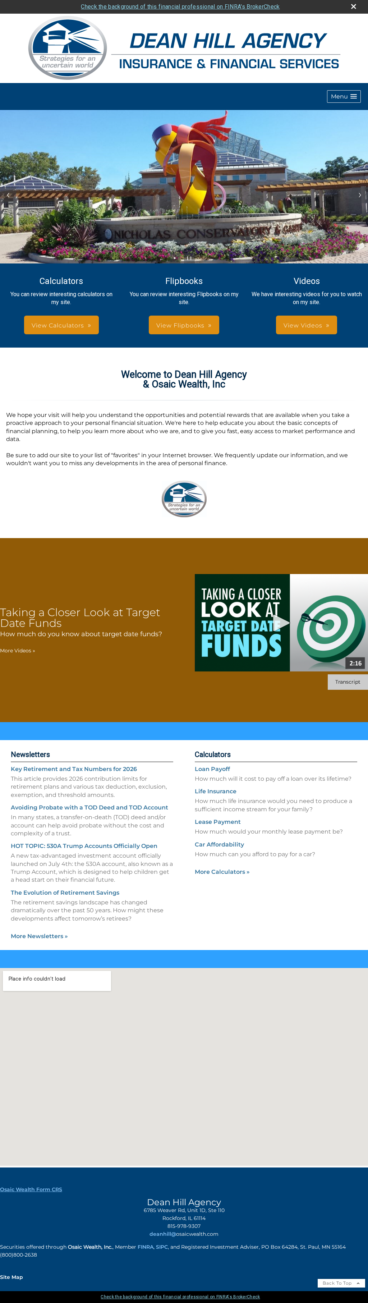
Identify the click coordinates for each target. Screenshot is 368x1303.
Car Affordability (219, 844)
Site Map (11, 1277)
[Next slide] (360, 195)
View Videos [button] (303, 325)
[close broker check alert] (353, 6)
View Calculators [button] (58, 325)
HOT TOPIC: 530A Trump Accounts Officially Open (84, 846)
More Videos (17, 650)
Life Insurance (215, 791)
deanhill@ (163, 1234)
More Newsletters (39, 936)
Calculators (213, 754)
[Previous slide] (8, 195)
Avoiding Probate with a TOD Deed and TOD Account (89, 807)
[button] (344, 96)
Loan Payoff (212, 769)
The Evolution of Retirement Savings (65, 892)
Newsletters (30, 754)
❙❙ (189, 258)
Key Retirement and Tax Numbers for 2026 (74, 769)
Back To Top (338, 1283)
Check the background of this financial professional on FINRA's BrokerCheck (180, 6)
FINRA (145, 1247)
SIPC (162, 1247)
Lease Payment (218, 821)
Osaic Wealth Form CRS (31, 1189)
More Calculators (222, 871)
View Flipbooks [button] (180, 325)
